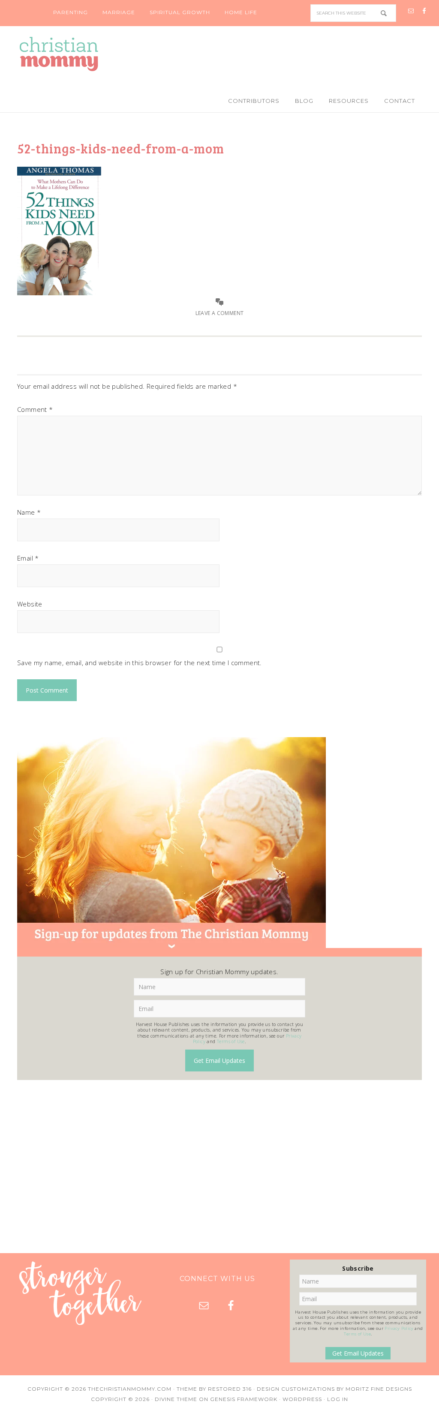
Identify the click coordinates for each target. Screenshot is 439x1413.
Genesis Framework (243, 1399)
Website (29, 604)
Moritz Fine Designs (379, 1389)
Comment (35, 409)
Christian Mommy (219, 54)
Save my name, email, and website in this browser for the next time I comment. (139, 662)
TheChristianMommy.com (129, 1389)
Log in (337, 1399)
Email (28, 558)
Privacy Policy (399, 1328)
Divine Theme (176, 1399)
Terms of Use (231, 1041)
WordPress (302, 1399)
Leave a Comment (219, 313)
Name (29, 512)
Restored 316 (230, 1389)
